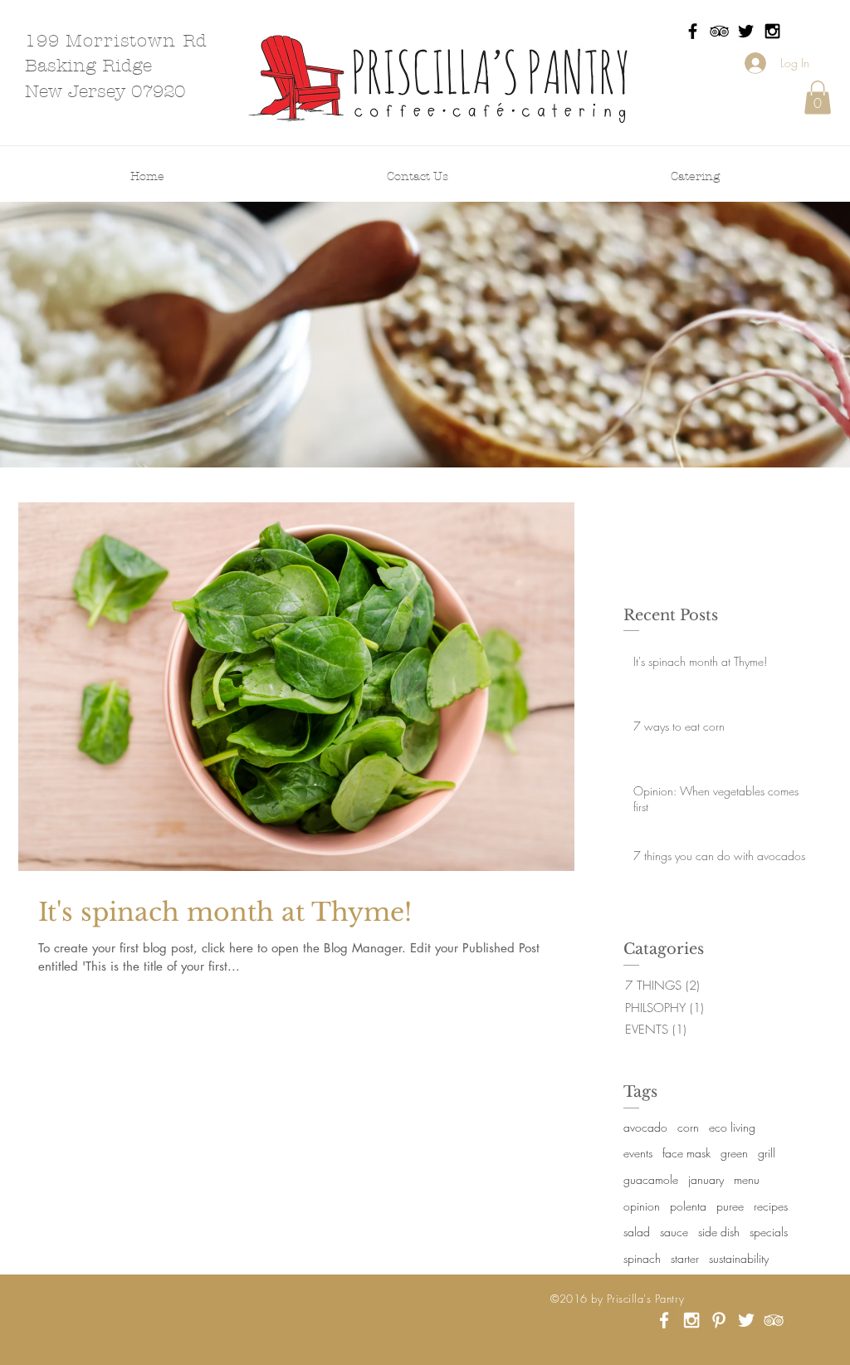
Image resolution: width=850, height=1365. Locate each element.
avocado (645, 1127)
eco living (732, 1127)
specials (769, 1232)
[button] (818, 98)
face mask (686, 1153)
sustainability (739, 1258)
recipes (771, 1206)
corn (688, 1127)
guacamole (650, 1179)
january (706, 1179)
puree (730, 1206)
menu (747, 1179)
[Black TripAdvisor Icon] (719, 31)
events (637, 1153)
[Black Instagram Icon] (772, 31)
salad (636, 1232)
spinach (642, 1258)
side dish (719, 1232)
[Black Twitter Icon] (745, 31)
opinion (641, 1206)
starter (685, 1258)
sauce (674, 1232)
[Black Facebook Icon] (692, 31)
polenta (688, 1206)
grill (766, 1153)
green (734, 1153)
